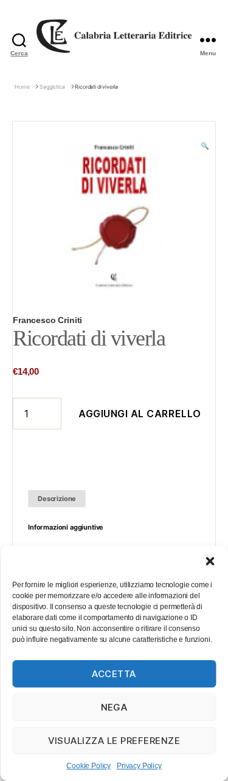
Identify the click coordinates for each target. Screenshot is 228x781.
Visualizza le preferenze (114, 740)
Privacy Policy (139, 766)
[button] (210, 561)
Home (22, 86)
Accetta (114, 674)
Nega (114, 707)
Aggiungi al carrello (139, 414)
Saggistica (52, 86)
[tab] (57, 499)
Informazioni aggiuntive (65, 527)
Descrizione (57, 498)
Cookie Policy (88, 766)
